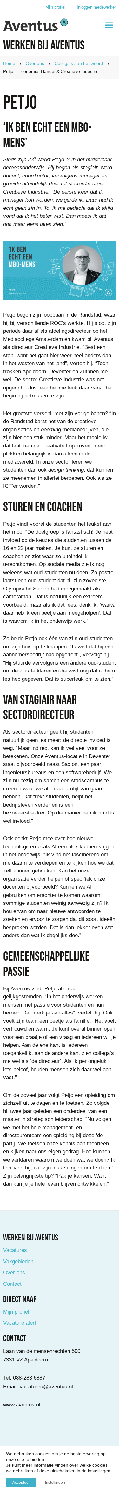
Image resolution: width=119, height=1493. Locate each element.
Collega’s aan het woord (79, 63)
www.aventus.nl (21, 1405)
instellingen (99, 1470)
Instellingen (55, 1482)
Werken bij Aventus (44, 45)
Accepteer (21, 1482)
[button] (109, 24)
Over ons (35, 63)
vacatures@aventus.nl (46, 1387)
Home (9, 63)
